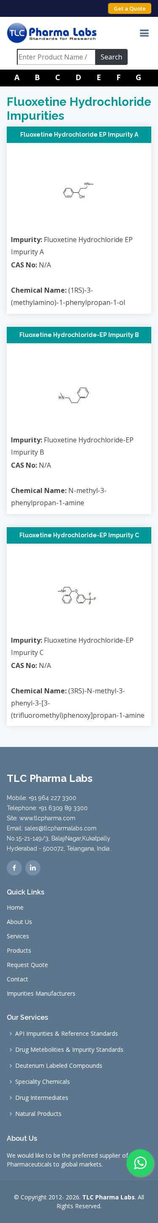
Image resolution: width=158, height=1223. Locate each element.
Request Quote (27, 965)
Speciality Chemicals (42, 1082)
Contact (17, 979)
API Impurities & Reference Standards (66, 1034)
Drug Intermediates (41, 1098)
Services (18, 936)
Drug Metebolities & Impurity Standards (69, 1050)
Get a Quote (130, 8)
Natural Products (38, 1114)
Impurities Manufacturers (41, 994)
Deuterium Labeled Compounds (58, 1066)
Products (19, 951)
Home (15, 908)
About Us (19, 922)
